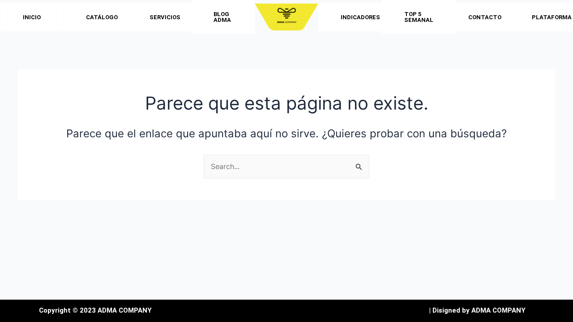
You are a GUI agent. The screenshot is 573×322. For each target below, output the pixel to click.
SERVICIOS (165, 17)
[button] (104, 17)
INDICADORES (360, 17)
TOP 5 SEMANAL (418, 17)
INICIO (32, 17)
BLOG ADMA (222, 17)
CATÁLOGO (102, 17)
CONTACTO (484, 17)
